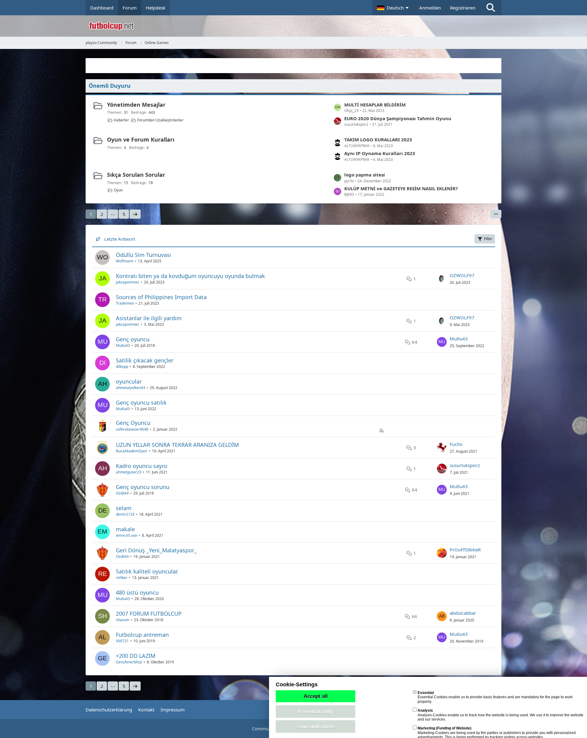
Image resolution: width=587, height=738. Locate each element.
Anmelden (430, 8)
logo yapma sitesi (364, 175)
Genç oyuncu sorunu (142, 487)
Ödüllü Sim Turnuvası (143, 254)
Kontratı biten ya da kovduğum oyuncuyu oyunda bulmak (190, 276)
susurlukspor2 (465, 465)
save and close (316, 726)
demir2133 (125, 514)
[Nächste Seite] (135, 214)
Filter (488, 238)
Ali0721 (122, 640)
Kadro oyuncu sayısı (142, 465)
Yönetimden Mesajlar (136, 104)
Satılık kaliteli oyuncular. (147, 571)
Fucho (456, 444)
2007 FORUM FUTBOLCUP (149, 613)
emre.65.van (126, 535)
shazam (122, 619)
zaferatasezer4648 (132, 429)
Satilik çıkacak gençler (144, 360)
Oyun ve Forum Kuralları (140, 139)
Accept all (316, 696)
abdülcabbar (463, 613)
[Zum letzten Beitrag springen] (442, 279)
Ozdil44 (122, 493)
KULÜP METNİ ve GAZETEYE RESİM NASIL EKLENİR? (401, 188)
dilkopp (122, 366)
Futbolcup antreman (142, 634)
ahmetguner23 (128, 472)
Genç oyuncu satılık (141, 402)
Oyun (118, 190)
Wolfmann (124, 261)
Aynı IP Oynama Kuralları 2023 (379, 153)
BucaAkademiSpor (131, 451)
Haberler (121, 120)
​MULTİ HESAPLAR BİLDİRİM (375, 105)
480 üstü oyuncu (137, 592)
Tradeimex (125, 303)
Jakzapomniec (127, 282)
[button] (393, 7)
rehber (121, 577)
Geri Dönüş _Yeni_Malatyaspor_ (156, 550)
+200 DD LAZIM (135, 655)
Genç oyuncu (133, 339)
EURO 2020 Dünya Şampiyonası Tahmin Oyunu (397, 118)
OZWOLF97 (462, 275)
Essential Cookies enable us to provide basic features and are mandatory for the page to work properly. (495, 697)
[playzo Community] (298, 26)
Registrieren (462, 8)
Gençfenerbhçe (129, 662)
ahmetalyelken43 (130, 387)
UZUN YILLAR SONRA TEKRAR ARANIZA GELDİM (177, 444)
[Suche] (490, 7)
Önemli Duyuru (110, 85)
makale (125, 529)
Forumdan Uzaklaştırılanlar (160, 120)
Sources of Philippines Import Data (161, 297)
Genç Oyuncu (133, 422)
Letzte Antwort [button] (119, 239)
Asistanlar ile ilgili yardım (149, 318)
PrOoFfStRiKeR (465, 550)
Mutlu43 (123, 345)
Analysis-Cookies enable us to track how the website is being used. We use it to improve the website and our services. (500, 714)
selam (123, 508)
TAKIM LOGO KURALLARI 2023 (378, 139)
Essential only (315, 711)
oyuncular (129, 381)
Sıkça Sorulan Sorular (136, 174)
